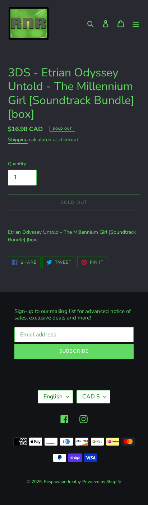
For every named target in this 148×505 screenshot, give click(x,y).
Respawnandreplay (62, 481)
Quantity (17, 164)
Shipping (18, 139)
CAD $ (91, 397)
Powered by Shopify (101, 481)
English (53, 397)
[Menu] (135, 23)
